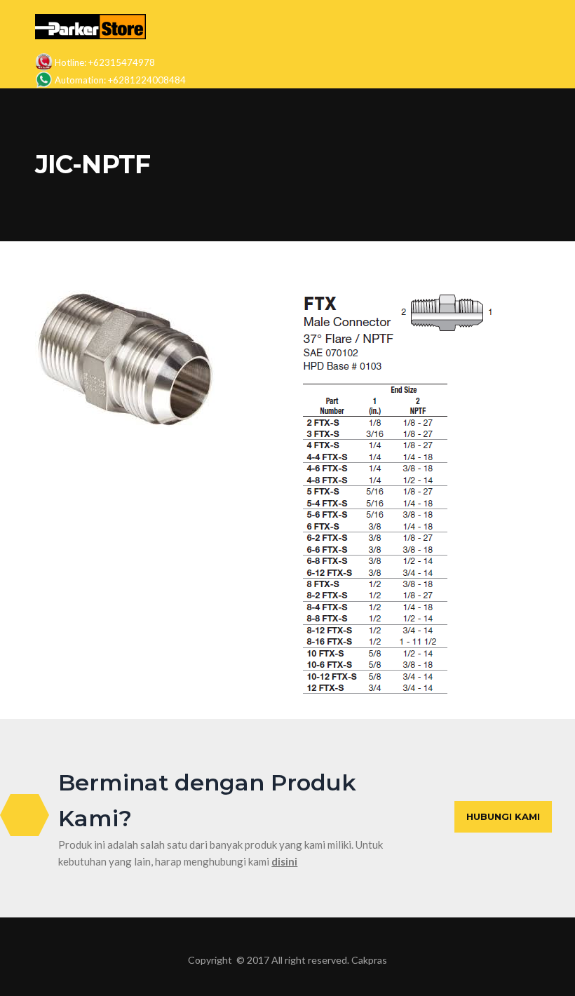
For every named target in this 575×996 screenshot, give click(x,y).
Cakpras (369, 960)
